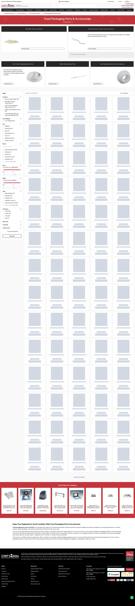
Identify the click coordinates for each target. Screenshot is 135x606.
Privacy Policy (4, 576)
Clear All (12, 236)
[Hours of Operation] (133, 7)
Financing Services (62, 571)
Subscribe (129, 569)
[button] (12, 97)
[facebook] (90, 596)
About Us (3, 568)
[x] (95, 596)
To (13, 172)
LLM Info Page (4, 583)
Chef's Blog (33, 576)
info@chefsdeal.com (91, 578)
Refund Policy (4, 578)
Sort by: (121, 93)
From (4, 172)
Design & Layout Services (64, 573)
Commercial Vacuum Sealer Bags (77, 54)
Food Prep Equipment (21, 13)
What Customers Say (35, 583)
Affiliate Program (34, 571)
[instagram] (101, 596)
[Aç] (21, 221)
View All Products (67, 22)
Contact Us (3, 571)
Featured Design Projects (36, 568)
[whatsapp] (132, 597)
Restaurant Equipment (9, 13)
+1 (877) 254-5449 (127, 5)
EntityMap (3, 586)
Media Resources (35, 581)
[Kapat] (21, 97)
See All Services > (62, 576)
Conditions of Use (5, 573)
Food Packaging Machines (34, 13)
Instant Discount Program (64, 568)
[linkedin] (98, 596)
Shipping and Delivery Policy (8, 581)
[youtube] (93, 596)
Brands (32, 573)
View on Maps (89, 570)
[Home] (2, 13)
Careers (32, 578)
